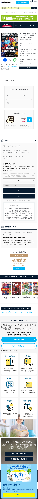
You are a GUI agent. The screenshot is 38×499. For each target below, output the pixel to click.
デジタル (8, 103)
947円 (23, 95)
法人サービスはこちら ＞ (9, 350)
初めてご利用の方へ (19, 346)
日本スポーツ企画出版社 (11, 66)
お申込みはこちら (19, 268)
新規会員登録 (19, 340)
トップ (3, 12)
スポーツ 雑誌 (9, 12)
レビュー (33, 25)
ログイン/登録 (22, 2)
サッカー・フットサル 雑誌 (20, 12)
